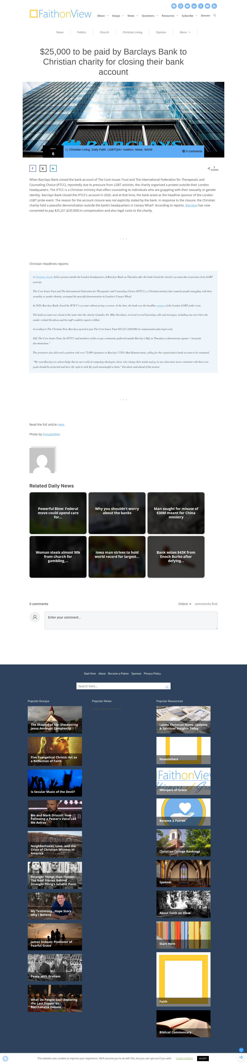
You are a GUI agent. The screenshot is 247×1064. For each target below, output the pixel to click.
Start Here (90, 673)
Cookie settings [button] (184, 1058)
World (148, 149)
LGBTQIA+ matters (120, 149)
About (101, 15)
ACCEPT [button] (203, 1058)
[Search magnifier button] (167, 686)
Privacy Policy (152, 673)
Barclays (191, 205)
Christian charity (44, 277)
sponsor (161, 305)
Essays (116, 15)
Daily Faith (99, 149)
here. (61, 424)
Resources (168, 15)
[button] (215, 15)
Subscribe (187, 15)
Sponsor (136, 673)
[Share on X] (43, 168)
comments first (206, 604)
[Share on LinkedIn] (53, 168)
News (131, 15)
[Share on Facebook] (32, 168)
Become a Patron (118, 673)
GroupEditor (51, 434)
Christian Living (79, 149)
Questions (148, 15)
